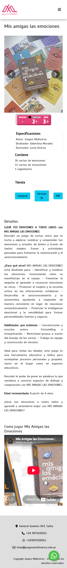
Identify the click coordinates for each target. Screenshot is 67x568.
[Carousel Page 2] (33, 117)
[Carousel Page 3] (37, 117)
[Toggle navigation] (59, 9)
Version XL (41, 196)
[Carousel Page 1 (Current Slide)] (30, 117)
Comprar (22, 196)
